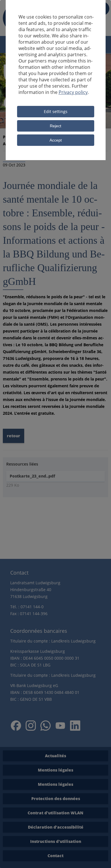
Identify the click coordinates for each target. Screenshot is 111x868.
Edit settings (55, 111)
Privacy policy (73, 92)
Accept (56, 140)
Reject (55, 126)
